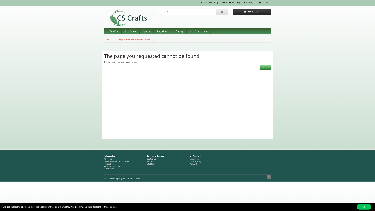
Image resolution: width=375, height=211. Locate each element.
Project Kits (162, 31)
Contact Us (151, 159)
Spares (146, 31)
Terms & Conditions (112, 166)
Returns (150, 161)
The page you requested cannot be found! (132, 40)
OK (364, 207)
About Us (108, 159)
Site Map (150, 164)
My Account (194, 159)
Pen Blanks (130, 31)
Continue (265, 67)
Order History (195, 161)
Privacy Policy (109, 164)
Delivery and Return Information (117, 161)
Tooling (179, 31)
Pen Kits (114, 31)
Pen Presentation (198, 31)
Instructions (109, 168)
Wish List (193, 164)
